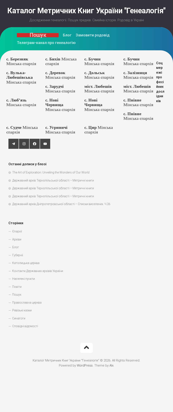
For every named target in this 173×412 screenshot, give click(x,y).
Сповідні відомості (25, 326)
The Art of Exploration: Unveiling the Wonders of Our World (50, 172)
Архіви (16, 239)
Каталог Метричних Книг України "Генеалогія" (86, 10)
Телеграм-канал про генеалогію (46, 43)
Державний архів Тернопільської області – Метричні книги (53, 180)
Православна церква (27, 302)
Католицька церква (25, 263)
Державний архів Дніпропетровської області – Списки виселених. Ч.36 (61, 204)
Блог (67, 35)
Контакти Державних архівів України (37, 271)
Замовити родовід (92, 35)
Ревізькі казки (22, 310)
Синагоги (18, 318)
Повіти (17, 286)
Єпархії (17, 231)
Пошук (38, 35)
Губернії (17, 255)
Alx (111, 365)
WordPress (85, 365)
